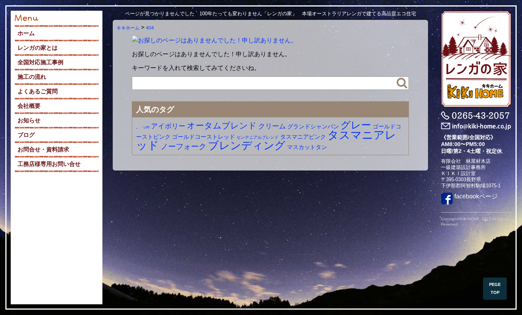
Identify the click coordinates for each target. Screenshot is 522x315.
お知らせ (29, 120)
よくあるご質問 (38, 91)
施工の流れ (32, 76)
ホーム (26, 33)
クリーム (272, 126)
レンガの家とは (38, 47)
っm (145, 127)
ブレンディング (246, 145)
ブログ (26, 135)
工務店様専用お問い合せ (49, 164)
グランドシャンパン (313, 126)
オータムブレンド (222, 125)
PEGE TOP (495, 288)
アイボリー (168, 126)
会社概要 (29, 105)
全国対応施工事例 (40, 62)
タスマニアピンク (303, 136)
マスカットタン (307, 147)
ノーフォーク (183, 146)
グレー (355, 125)
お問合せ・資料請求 (43, 149)
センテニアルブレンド (258, 137)
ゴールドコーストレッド (203, 136)
